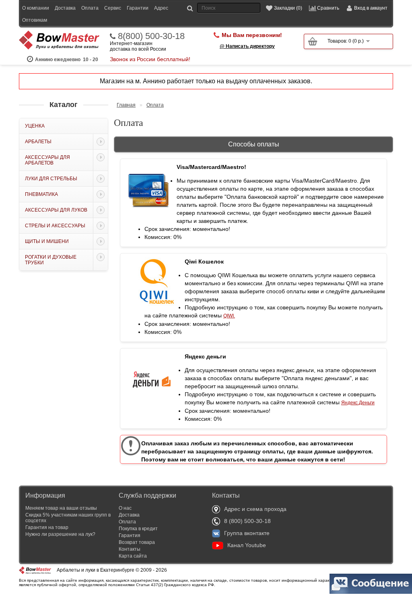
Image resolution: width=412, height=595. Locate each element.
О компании (35, 8)
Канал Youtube (246, 545)
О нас (125, 508)
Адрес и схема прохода (255, 509)
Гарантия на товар (46, 527)
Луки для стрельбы (51, 178)
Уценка (35, 126)
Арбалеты (38, 141)
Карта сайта (133, 556)
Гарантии (137, 8)
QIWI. (229, 316)
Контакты (129, 549)
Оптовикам (34, 20)
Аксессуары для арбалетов (47, 160)
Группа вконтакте (247, 533)
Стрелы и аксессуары (55, 226)
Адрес (161, 8)
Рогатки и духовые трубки (50, 260)
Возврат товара (137, 542)
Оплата (90, 8)
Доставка (65, 8)
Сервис (112, 8)
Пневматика (41, 194)
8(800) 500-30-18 (151, 36)
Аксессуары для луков (56, 210)
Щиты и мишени (47, 241)
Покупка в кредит (138, 528)
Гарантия (129, 535)
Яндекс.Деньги (358, 403)
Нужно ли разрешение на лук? (60, 534)
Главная (126, 105)
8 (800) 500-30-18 (247, 521)
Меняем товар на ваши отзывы (61, 508)
